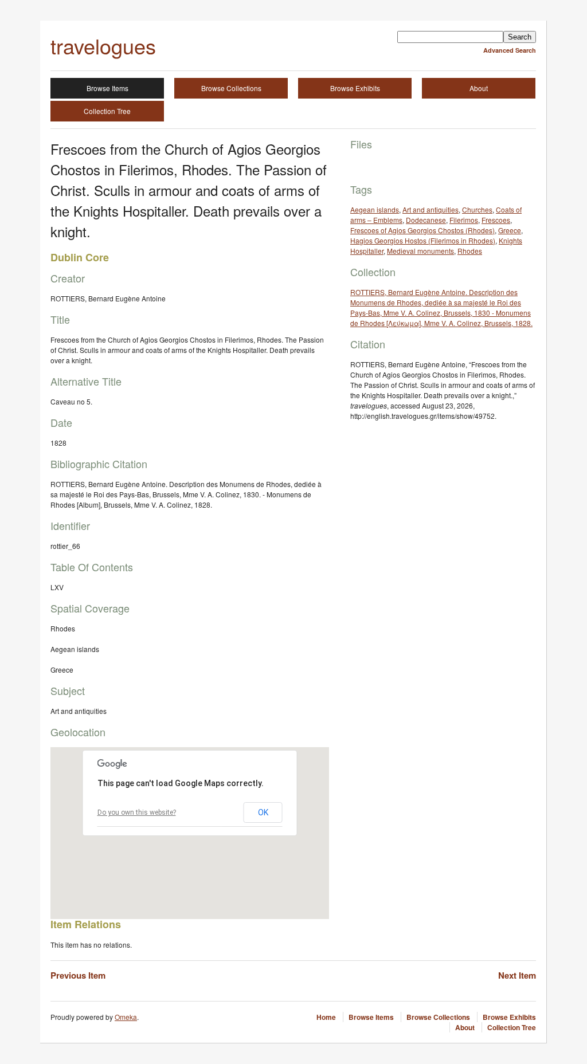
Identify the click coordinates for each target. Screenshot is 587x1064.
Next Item (517, 975)
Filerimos (463, 220)
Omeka (126, 1017)
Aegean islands (374, 209)
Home (326, 1017)
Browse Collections (231, 88)
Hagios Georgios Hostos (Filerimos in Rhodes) (422, 240)
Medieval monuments (420, 251)
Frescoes (496, 220)
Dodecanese (426, 220)
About (478, 88)
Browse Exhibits (355, 88)
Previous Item (77, 975)
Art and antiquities (430, 209)
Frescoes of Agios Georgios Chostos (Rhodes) (422, 230)
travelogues (103, 45)
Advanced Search (509, 50)
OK (263, 812)
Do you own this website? (136, 812)
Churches (477, 209)
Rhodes (469, 251)
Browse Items (107, 88)
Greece (509, 230)
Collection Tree (107, 111)
